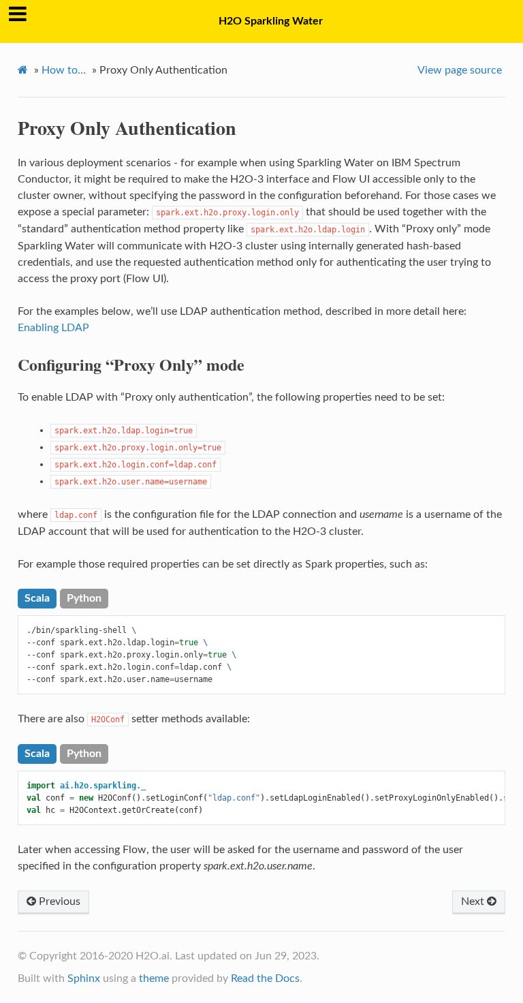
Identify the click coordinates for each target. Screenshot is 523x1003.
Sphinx (83, 978)
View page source (459, 70)
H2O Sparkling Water (271, 21)
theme (154, 978)
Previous (58, 901)
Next (474, 901)
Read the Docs (265, 978)
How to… (64, 70)
